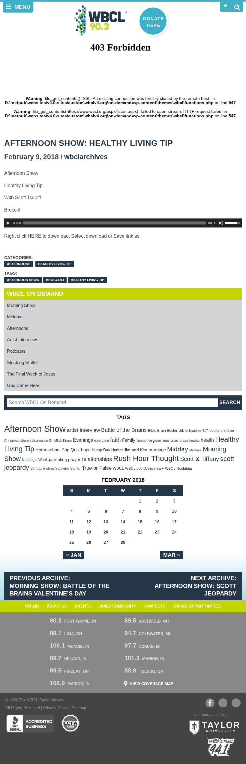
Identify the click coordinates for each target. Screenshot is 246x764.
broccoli (55, 280)
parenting (58, 459)
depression (40, 440)
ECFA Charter (71, 723)
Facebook (210, 702)
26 (88, 542)
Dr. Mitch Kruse (60, 440)
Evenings (83, 440)
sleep (50, 468)
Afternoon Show (23, 280)
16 (157, 521)
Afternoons (18, 264)
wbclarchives (86, 157)
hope (86, 449)
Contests (155, 606)
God (174, 440)
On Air (32, 606)
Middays (15, 316)
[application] (123, 222)
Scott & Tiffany (199, 459)
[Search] (237, 7)
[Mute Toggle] (221, 223)
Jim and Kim (135, 449)
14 (123, 521)
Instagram (236, 702)
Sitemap (79, 708)
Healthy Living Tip (54, 264)
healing (194, 440)
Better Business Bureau (30, 723)
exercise (101, 440)
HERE (34, 236)
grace (184, 440)
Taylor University (212, 727)
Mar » (171, 555)
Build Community (117, 606)
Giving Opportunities (197, 606)
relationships (97, 459)
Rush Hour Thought (146, 458)
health (207, 440)
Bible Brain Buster (162, 430)
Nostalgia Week (35, 460)
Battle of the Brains (124, 430)
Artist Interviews (22, 339)
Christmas (11, 440)
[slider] (233, 222)
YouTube (222, 702)
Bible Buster (189, 430)
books (214, 430)
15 (140, 521)
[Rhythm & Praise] (221, 747)
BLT (205, 430)
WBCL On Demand (35, 293)
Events (83, 606)
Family (128, 440)
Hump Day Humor (107, 450)
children (227, 430)
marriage (157, 449)
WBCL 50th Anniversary (144, 468)
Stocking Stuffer (22, 362)
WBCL (118, 468)
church (25, 440)
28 (123, 542)
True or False (97, 468)
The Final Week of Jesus (31, 373)
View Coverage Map (151, 684)
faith (115, 440)
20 (106, 532)
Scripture (37, 468)
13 (106, 521)
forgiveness (158, 440)
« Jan (73, 555)
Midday (177, 449)
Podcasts (16, 351)
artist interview (83, 430)
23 (157, 532)
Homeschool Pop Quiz (57, 449)
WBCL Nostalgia (178, 468)
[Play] (8, 223)
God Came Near (23, 385)
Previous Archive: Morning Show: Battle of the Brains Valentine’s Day (60, 586)
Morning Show (21, 305)
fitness (141, 440)
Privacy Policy (55, 708)
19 (88, 532)
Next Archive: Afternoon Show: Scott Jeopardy (195, 586)
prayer (74, 459)
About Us (57, 606)
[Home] (225, 6)
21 (123, 532)
